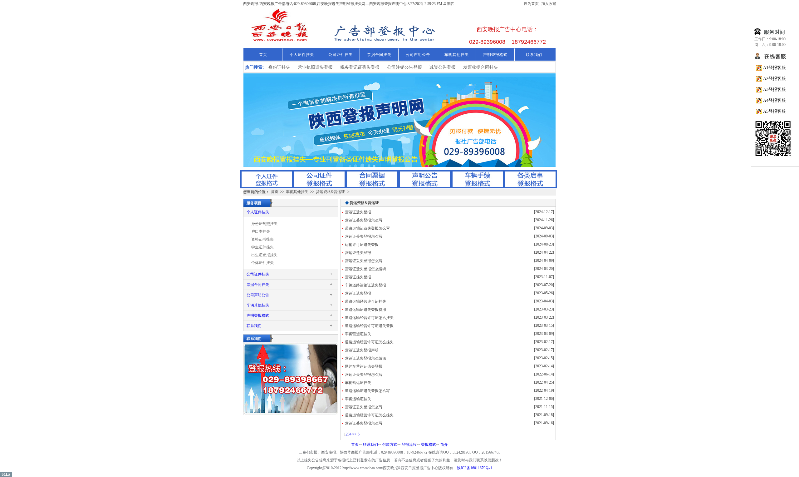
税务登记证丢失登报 (360, 67)
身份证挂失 (279, 67)
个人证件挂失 (302, 54)
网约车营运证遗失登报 (363, 366)
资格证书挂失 (262, 239)
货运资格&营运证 (330, 192)
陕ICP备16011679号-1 (474, 468)
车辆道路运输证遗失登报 (365, 285)
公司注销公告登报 (404, 67)
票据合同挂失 (379, 54)
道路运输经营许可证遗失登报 (369, 326)
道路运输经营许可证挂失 (365, 301)
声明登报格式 (495, 54)
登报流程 (409, 444)
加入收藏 (548, 4)
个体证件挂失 (262, 263)
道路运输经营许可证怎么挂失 (369, 318)
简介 (444, 444)
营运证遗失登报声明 (362, 350)
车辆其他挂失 (456, 54)
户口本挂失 (260, 231)
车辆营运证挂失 (358, 334)
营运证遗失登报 (358, 212)
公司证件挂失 (340, 54)
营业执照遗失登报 (315, 67)
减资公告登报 (442, 67)
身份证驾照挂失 (264, 223)
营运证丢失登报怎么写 (363, 220)
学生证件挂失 (262, 247)
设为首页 (532, 4)
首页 (263, 54)
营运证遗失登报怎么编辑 (365, 269)
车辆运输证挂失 (358, 399)
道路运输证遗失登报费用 (365, 309)
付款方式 (389, 444)
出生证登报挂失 (264, 255)
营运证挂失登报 (358, 277)
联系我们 (534, 54)
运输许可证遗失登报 (362, 244)
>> (354, 434)
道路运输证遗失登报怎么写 (367, 228)
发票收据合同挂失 (480, 67)
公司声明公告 (418, 54)
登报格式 (428, 444)
